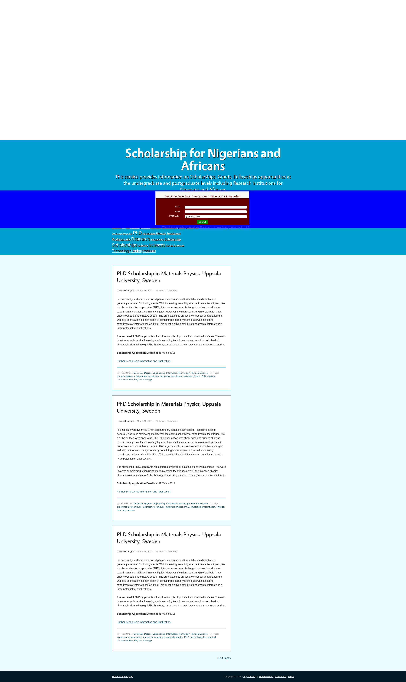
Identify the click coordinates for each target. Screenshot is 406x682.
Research (140, 238)
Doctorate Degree (143, 373)
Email (177, 211)
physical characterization (202, 506)
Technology (121, 251)
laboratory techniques (171, 376)
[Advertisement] (203, 23)
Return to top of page (122, 676)
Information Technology (178, 373)
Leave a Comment (168, 290)
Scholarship (172, 239)
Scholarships (124, 244)
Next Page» (224, 658)
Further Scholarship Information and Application (143, 361)
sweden (131, 510)
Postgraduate (121, 239)
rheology (147, 379)
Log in (291, 676)
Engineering (159, 373)
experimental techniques (146, 376)
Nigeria (125, 234)
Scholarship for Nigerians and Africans (203, 159)
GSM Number (174, 216)
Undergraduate (143, 251)
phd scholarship (198, 637)
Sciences (157, 245)
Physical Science (199, 373)
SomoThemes (266, 676)
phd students (148, 233)
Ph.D (130, 234)
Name (177, 207)
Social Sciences (175, 245)
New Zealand (117, 234)
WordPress (280, 676)
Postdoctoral (174, 233)
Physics (161, 233)
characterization (125, 376)
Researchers (157, 239)
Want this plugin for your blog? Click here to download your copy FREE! (205, 227)
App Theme (249, 676)
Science (143, 245)
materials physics (191, 376)
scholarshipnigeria (126, 290)
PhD (137, 232)
